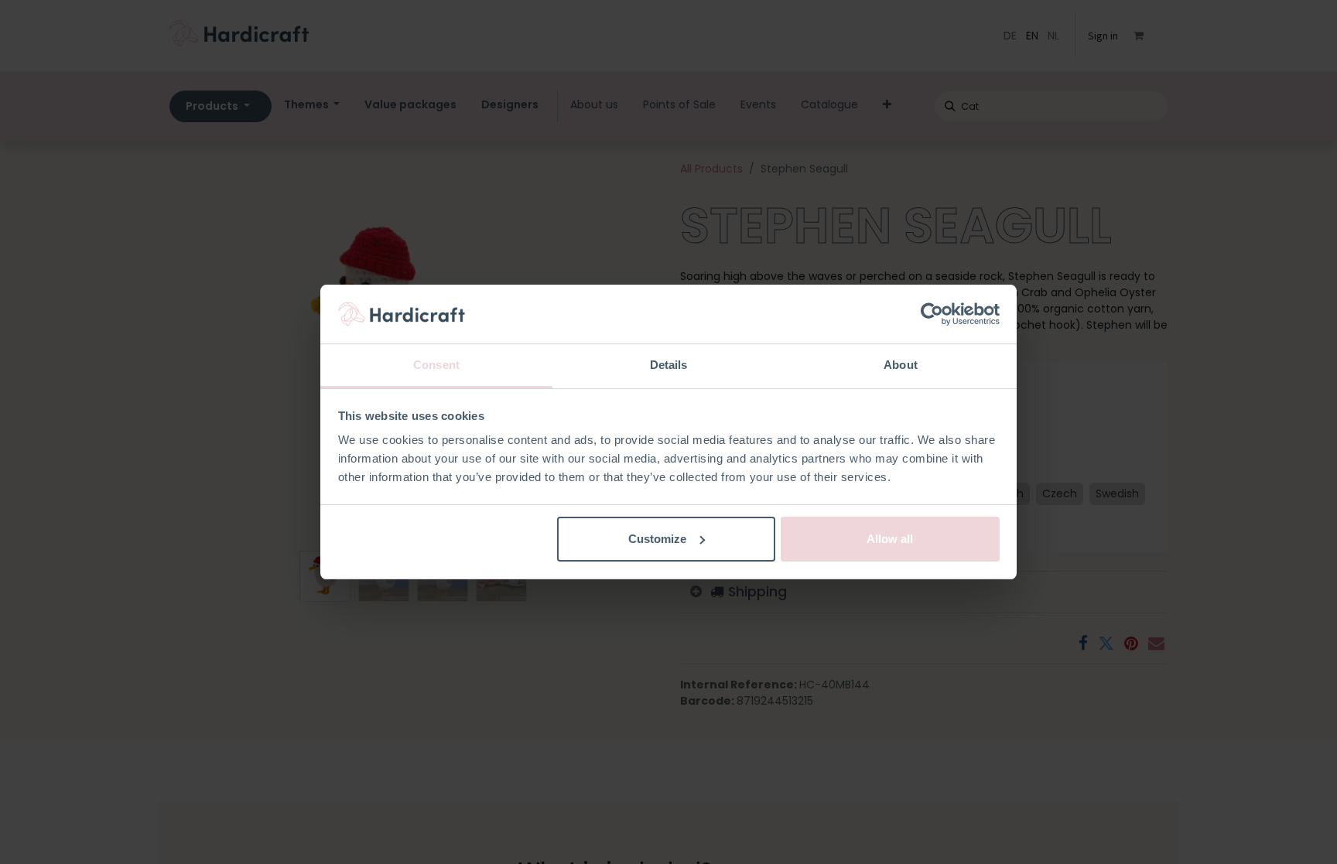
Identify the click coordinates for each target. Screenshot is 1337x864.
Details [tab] (669, 364)
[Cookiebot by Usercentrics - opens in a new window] (932, 314)
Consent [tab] (436, 364)
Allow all (890, 538)
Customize (657, 538)
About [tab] (901, 364)
